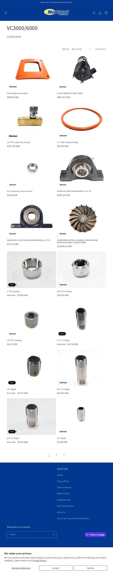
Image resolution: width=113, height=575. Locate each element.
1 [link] (49, 454)
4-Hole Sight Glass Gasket (17, 93)
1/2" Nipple (11, 389)
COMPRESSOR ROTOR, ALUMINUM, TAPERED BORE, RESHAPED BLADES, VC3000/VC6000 (77, 241)
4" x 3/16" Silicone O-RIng (67, 142)
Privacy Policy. (40, 560)
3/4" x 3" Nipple (63, 389)
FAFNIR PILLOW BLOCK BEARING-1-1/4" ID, (74, 191)
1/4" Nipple (61, 438)
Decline (90, 568)
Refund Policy (63, 493)
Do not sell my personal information (73, 518)
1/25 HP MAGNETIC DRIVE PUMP (70, 93)
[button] (6, 13)
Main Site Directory (65, 506)
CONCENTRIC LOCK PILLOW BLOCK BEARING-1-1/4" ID (28, 240)
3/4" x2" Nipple (13, 438)
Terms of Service (64, 487)
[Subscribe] (53, 534)
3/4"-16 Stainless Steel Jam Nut (19, 191)
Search (60, 475)
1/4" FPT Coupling (14, 340)
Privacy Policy (63, 481)
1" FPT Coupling (13, 291)
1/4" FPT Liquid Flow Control (18, 142)
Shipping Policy (64, 500)
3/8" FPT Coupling (64, 291)
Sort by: (65, 49)
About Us (61, 512)
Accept (56, 568)
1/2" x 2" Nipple (63, 340)
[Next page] (64, 455)
